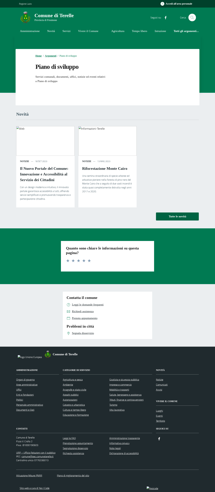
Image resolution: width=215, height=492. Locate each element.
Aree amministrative (26, 384)
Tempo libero (139, 31)
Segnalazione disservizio (75, 448)
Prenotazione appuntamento (78, 443)
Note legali (115, 448)
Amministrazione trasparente (124, 438)
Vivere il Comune (88, 31)
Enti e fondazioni (25, 395)
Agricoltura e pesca (73, 379)
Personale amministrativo (29, 405)
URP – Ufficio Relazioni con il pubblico (35, 453)
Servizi (66, 31)
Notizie (159, 379)
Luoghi (159, 411)
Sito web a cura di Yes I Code (34, 488)
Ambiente (68, 384)
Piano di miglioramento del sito (73, 475)
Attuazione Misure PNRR (29, 475)
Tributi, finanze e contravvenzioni (126, 400)
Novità (51, 31)
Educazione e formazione (76, 415)
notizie (24, 161)
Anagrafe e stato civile (74, 390)
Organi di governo (25, 379)
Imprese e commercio (120, 384)
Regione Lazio (25, 3)
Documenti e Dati (25, 410)
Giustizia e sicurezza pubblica (124, 379)
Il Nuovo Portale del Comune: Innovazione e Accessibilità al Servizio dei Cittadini (44, 174)
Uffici (18, 390)
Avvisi (159, 390)
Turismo (113, 405)
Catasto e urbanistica (74, 405)
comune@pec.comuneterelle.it (38, 456)
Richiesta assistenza (73, 453)
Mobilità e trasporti (119, 390)
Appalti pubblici (71, 395)
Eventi (159, 416)
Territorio (160, 421)
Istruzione (160, 31)
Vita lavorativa (116, 410)
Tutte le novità (177, 216)
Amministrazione (30, 31)
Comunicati (162, 384)
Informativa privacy (119, 443)
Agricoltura (117, 31)
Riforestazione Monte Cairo (104, 168)
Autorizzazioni (70, 400)
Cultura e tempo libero (74, 410)
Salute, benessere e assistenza (125, 395)
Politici (19, 400)
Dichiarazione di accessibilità (124, 453)
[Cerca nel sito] (192, 17)
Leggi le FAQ (69, 438)
